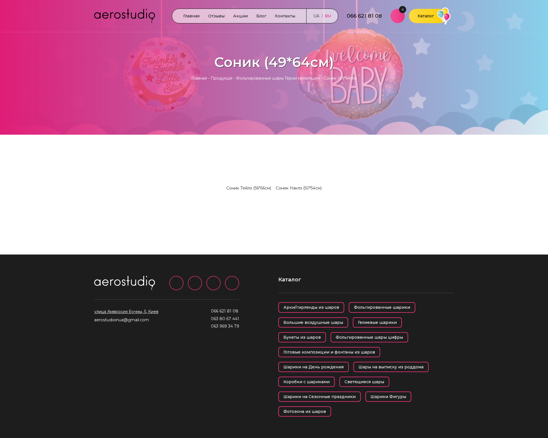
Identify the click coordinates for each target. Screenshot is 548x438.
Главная (191, 16)
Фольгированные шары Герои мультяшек (278, 78)
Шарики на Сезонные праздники (319, 396)
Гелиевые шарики (377, 322)
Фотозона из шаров (304, 411)
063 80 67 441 (225, 318)
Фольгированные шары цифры (369, 337)
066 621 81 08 (364, 16)
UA (316, 16)
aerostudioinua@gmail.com (121, 319)
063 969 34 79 (225, 326)
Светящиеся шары (364, 381)
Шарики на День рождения (313, 367)
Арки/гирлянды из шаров (311, 307)
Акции (240, 16)
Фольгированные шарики (382, 307)
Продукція (221, 78)
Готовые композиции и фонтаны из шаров (329, 352)
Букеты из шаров (302, 337)
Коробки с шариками (306, 381)
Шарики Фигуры (388, 396)
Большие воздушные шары (313, 322)
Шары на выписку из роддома (391, 367)
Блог (261, 16)
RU (328, 16)
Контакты (285, 16)
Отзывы (216, 16)
